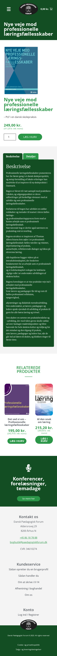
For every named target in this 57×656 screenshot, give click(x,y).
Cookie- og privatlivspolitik (28, 645)
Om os (28, 595)
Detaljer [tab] (31, 156)
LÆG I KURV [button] (17, 441)
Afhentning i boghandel (28, 588)
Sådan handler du (28, 575)
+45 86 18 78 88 (28, 537)
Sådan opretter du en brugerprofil (28, 569)
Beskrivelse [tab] (13, 156)
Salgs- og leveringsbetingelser (28, 649)
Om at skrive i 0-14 (28, 582)
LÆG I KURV (30, 137)
